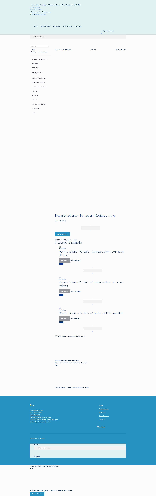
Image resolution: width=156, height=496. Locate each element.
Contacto (78, 26)
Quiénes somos (45, 26)
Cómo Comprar (67, 26)
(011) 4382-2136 (35, 7)
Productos (56, 26)
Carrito (37, 456)
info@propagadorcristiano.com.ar (40, 12)
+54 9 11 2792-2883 (36, 9)
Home (36, 26)
